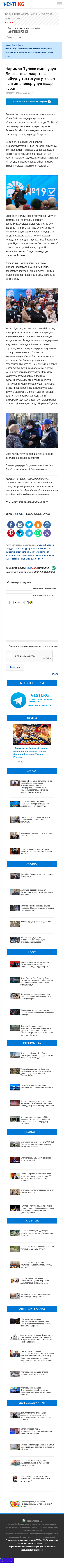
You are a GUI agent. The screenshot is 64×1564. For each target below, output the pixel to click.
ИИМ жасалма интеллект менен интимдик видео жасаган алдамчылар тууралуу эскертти (35, 964)
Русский (9, 23)
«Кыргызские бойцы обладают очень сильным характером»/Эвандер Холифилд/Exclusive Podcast (30, 752)
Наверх (54, 674)
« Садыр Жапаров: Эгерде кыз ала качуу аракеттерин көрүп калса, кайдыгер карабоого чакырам (30, 548)
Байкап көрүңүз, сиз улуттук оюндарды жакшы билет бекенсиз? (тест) (36, 1504)
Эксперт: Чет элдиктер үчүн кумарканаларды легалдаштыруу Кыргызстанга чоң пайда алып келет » (30, 555)
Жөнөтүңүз (15, 667)
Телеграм (18, 513)
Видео (17, 14)
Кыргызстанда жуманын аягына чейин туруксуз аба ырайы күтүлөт (37, 1248)
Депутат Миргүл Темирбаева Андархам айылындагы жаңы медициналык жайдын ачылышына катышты (36, 1416)
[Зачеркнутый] (19, 602)
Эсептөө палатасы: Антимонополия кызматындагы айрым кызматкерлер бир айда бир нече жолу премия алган (37, 1103)
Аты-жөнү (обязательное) (44, 588)
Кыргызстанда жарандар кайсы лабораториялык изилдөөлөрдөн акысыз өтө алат (35, 1463)
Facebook (14, 31)
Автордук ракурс (29, 14)
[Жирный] (7, 602)
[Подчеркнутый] (15, 602)
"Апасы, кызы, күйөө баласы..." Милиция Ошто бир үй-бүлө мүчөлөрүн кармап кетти (34, 940)
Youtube (18, 31)
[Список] (27, 602)
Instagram (23, 31)
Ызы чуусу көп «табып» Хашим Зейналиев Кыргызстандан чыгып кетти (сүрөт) (35, 1479)
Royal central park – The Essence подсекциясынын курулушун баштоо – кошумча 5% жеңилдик (37, 1055)
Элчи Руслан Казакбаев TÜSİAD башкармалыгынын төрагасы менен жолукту (36, 851)
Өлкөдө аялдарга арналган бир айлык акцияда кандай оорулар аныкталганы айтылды (38, 1447)
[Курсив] (11, 602)
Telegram (27, 31)
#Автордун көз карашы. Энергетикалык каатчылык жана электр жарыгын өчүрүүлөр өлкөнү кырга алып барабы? (36, 1322)
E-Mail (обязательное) (43, 596)
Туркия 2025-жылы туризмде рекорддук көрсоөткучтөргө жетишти (37, 1086)
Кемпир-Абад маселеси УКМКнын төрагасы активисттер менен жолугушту (35, 819)
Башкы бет (10, 45)
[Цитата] (23, 602)
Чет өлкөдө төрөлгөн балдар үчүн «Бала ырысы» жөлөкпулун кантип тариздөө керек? (36, 996)
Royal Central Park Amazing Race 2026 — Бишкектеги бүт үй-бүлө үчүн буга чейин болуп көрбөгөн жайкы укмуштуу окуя (37, 981)
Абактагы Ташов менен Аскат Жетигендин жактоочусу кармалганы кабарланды (37, 892)
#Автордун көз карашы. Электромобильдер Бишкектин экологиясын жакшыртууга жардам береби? (36, 1391)
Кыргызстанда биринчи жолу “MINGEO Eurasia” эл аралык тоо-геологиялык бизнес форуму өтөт (38, 1144)
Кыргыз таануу (45, 14)
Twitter (9, 31)
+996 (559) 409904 (44, 572)
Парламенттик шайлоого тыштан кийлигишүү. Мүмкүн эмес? (35, 1295)
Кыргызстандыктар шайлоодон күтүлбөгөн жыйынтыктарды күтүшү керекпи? (36, 1264)
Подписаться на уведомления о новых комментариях (33, 646)
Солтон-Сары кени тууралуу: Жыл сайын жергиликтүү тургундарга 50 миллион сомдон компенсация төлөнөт (36, 1177)
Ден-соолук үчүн (13, 18)
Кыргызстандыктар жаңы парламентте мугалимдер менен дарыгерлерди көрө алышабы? (35, 1280)
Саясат (21, 45)
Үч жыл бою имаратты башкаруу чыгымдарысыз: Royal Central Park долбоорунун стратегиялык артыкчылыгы (36, 1072)
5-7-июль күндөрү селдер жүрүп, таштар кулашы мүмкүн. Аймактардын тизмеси (37, 1233)
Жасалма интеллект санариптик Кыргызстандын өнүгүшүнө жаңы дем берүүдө (37, 1012)
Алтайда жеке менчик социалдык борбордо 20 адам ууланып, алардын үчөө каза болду (37, 908)
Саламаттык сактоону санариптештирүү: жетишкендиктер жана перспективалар (36, 1431)
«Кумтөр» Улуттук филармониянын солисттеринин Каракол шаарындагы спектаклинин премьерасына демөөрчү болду (37, 1209)
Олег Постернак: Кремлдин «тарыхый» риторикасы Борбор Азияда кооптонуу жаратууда (35, 804)
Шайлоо (9, 14)
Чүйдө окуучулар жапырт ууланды (36, 922)
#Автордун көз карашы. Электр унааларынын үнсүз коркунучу (34, 1373)
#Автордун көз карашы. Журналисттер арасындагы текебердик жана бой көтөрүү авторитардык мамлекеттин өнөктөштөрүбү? (38, 1338)
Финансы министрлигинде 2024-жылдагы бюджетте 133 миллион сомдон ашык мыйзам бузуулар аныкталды (35, 1120)
